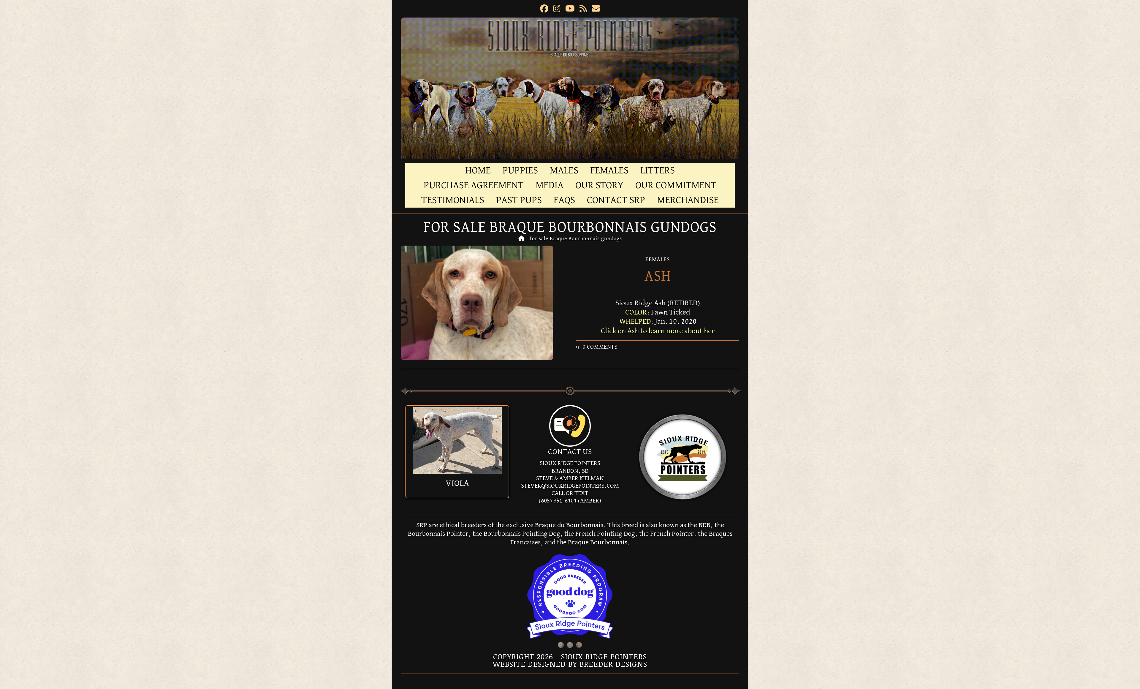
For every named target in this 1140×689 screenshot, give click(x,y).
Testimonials (452, 200)
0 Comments (600, 347)
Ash (658, 276)
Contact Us (570, 452)
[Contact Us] (570, 426)
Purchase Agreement (474, 185)
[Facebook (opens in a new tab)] (544, 9)
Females (609, 170)
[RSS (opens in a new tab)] (583, 9)
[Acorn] (457, 440)
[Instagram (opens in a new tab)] (557, 9)
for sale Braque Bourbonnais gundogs (576, 238)
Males (564, 170)
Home (478, 170)
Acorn (457, 483)
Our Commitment (676, 185)
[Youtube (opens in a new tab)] (570, 9)
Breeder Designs (613, 664)
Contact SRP (616, 200)
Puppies (520, 170)
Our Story (599, 185)
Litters (657, 170)
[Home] (521, 238)
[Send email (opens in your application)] (595, 9)
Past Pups (519, 200)
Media (549, 185)
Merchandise (688, 200)
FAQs (564, 200)
